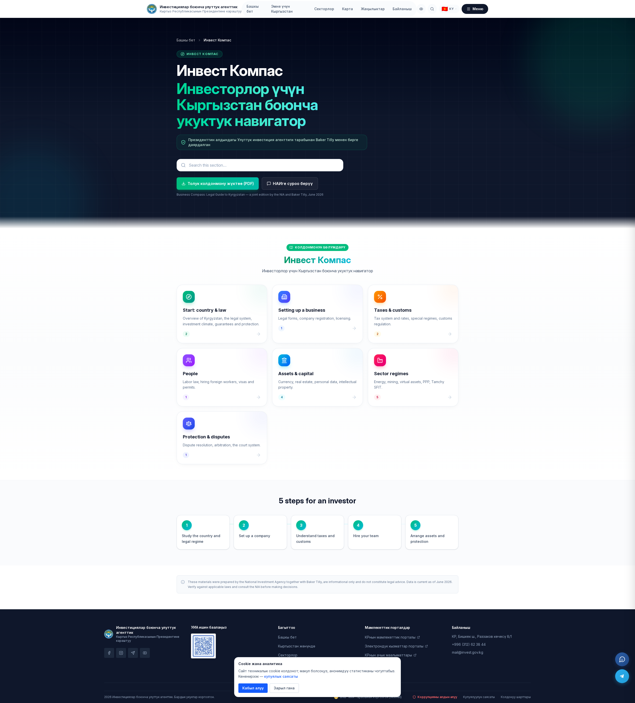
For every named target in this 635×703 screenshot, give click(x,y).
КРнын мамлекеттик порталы (390, 637)
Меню (478, 9)
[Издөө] (432, 9)
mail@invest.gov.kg (467, 652)
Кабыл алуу (253, 688)
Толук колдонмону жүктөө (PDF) (221, 183)
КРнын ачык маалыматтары (388, 655)
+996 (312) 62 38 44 (469, 644)
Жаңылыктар (373, 9)
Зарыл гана (284, 688)
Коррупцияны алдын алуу (437, 697)
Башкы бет (253, 8)
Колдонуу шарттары (516, 697)
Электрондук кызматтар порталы (394, 646)
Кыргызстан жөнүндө (296, 646)
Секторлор (324, 9)
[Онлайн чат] (622, 659)
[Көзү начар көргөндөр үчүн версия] (421, 9)
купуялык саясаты (281, 676)
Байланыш (402, 9)
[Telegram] (622, 676)
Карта (347, 9)
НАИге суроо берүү (293, 183)
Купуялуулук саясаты (479, 697)
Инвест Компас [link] (217, 40)
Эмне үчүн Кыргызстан (282, 8)
